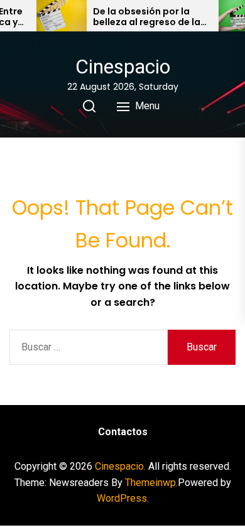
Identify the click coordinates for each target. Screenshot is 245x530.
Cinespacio (122, 66)
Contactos (123, 432)
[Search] (89, 106)
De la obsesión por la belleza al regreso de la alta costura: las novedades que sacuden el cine (150, 17)
